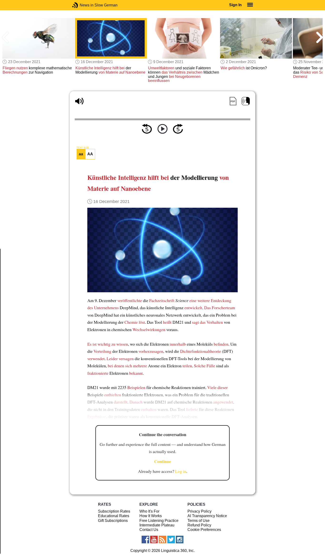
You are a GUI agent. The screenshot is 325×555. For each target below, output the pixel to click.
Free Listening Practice (158, 521)
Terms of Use (198, 521)
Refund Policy (199, 525)
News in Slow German (82, 5)
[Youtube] (154, 539)
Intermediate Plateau (156, 525)
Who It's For (149, 511)
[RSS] (162, 539)
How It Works (150, 516)
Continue (162, 461)
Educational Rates (113, 516)
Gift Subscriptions (113, 521)
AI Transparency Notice (207, 516)
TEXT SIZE (83, 147)
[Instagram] (179, 539)
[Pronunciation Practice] (245, 101)
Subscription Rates (114, 511)
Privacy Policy (199, 511)
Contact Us (148, 530)
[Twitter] (171, 539)
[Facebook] (145, 539)
